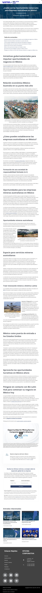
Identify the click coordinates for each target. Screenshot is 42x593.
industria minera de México (11, 213)
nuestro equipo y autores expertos (24, 421)
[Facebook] (5, 575)
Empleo (5, 564)
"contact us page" (29, 459)
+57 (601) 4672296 (30, 565)
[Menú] (39, 2)
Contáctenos (7, 569)
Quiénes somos (7, 558)
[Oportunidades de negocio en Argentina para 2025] (30, 516)
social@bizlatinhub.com (18, 497)
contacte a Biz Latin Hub (16, 401)
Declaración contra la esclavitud (8, 591)
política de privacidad (31, 499)
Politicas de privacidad (7, 587)
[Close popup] (41, 0)
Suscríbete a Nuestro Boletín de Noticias (10, 589)
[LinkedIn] (16, 575)
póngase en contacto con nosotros (14, 418)
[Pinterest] (16, 580)
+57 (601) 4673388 (30, 564)
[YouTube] (11, 580)
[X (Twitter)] (11, 575)
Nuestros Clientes (8, 562)
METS (4, 290)
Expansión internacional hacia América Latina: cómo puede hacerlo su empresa (11, 539)
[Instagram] (5, 580)
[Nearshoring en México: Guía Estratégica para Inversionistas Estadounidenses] (11, 516)
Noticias (6, 560)
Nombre (12, 480)
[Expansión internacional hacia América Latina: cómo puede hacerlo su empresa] (11, 533)
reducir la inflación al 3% (8, 66)
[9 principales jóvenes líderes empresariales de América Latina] (30, 533)
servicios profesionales (20, 161)
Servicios (6, 556)
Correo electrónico (25, 480)
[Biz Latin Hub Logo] (10, 2)
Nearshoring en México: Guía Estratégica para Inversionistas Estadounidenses (10, 522)
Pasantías (6, 566)
